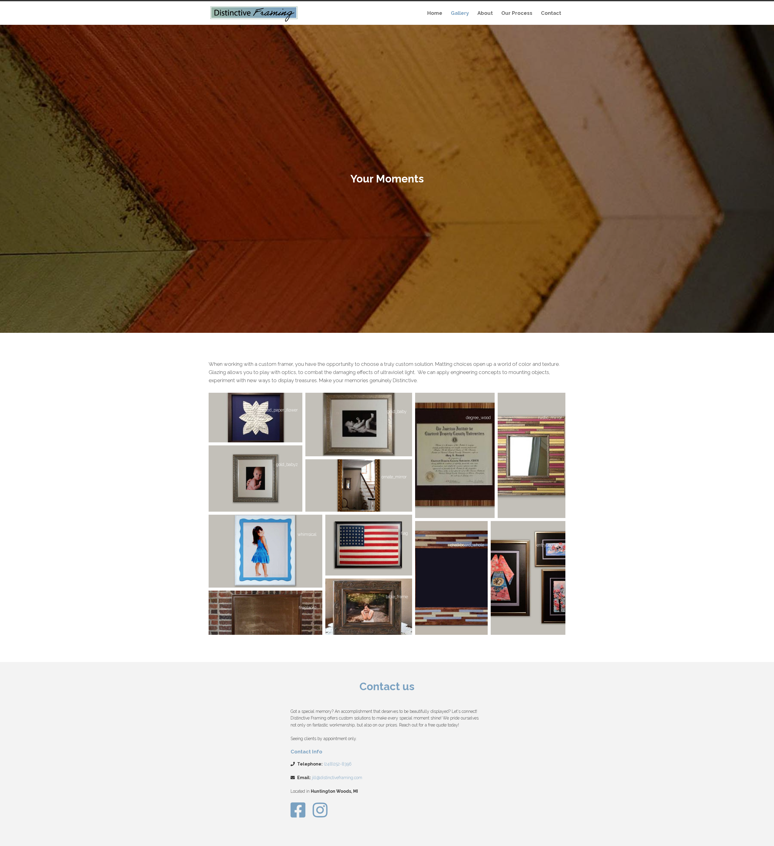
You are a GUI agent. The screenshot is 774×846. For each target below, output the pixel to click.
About (485, 13)
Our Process (516, 13)
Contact (551, 13)
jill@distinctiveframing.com (337, 777)
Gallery (460, 13)
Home (434, 13)
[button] (255, 417)
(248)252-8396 (338, 764)
